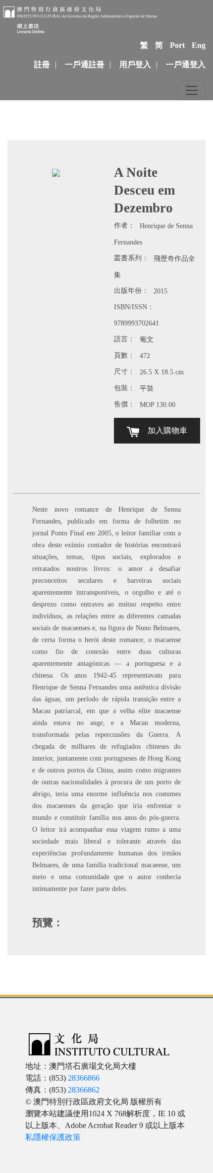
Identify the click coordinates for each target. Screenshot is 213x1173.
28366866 (84, 1078)
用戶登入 (135, 64)
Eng (199, 45)
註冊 (42, 64)
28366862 (84, 1090)
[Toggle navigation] (192, 90)
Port (177, 45)
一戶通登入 (186, 64)
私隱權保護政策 (53, 1137)
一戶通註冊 (85, 64)
